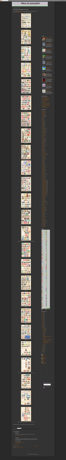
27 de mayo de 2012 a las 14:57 (19, 435)
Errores (43, 143)
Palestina (43, 198)
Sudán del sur (44, 216)
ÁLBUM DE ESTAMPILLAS (45, 97)
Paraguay (43, 200)
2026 (43, 312)
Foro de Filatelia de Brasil (45, 99)
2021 (43, 317)
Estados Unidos (44, 145)
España (43, 144)
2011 (43, 348)
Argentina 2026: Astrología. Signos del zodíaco (49, 49)
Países (43, 197)
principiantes (43, 207)
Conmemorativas (44, 131)
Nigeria (43, 177)
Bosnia (43, 121)
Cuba (43, 137)
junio (43, 334)
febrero (44, 346)
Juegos (43, 163)
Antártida (43, 114)
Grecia (43, 152)
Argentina (43, 116)
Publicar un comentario (17, 444)
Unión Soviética (44, 222)
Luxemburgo (43, 167)
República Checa (44, 210)
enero (44, 347)
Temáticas (43, 219)
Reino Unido (43, 209)
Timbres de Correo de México (45, 103)
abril (43, 344)
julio (43, 333)
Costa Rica (43, 135)
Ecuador (43, 141)
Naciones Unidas (44, 174)
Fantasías (43, 147)
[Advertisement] (23, 449)
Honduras (43, 158)
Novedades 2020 (44, 188)
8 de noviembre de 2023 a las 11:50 (19, 442)
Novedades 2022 (44, 190)
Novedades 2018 (44, 186)
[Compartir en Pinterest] (20, 428)
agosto (44, 332)
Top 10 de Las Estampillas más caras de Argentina (49, 43)
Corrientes (43, 134)
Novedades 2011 (44, 180)
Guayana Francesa (44, 153)
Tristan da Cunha (44, 220)
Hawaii (43, 156)
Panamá (43, 199)
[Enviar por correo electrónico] (17, 428)
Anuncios (43, 115)
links (42, 166)
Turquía (43, 221)
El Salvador (43, 142)
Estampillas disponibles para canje (47, 336)
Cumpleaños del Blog (48, 78)
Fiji (42, 148)
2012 (43, 327)
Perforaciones (44, 201)
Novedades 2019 (44, 187)
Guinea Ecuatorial (44, 154)
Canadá (43, 124)
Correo (43, 132)
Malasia (43, 168)
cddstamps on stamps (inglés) (45, 104)
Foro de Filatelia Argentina (45, 98)
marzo (44, 345)
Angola (44, 338)
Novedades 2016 (44, 184)
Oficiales (43, 195)
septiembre (44, 331)
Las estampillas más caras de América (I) (49, 61)
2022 (43, 316)
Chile (43, 127)
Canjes (16, 429)
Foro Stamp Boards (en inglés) (46, 105)
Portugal (43, 206)
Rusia (43, 212)
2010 (43, 349)
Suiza (43, 218)
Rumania (43, 211)
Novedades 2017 (44, 185)
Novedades (43, 179)
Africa (43, 110)
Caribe (43, 126)
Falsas (43, 146)
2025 (43, 313)
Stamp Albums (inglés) (45, 107)
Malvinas (43, 169)
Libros (43, 164)
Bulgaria (43, 123)
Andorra (43, 113)
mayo (43, 335)
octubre (44, 330)
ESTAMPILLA (44, 337)
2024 (43, 314)
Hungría (43, 159)
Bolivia (43, 120)
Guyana (43, 155)
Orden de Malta (44, 196)
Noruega (43, 178)
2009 (43, 350)
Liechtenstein (43, 165)
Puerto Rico (43, 208)
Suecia (43, 217)
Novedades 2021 (44, 189)
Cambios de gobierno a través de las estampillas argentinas (49, 84)
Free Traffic (43, 363)
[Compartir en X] (19, 428)
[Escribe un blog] (18, 428)
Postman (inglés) (44, 106)
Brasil (43, 122)
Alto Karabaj (43, 112)
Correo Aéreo (43, 133)
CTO (42, 136)
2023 (43, 315)
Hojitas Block (43, 157)
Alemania (43, 111)
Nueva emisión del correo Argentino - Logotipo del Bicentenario (49, 68)
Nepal (43, 175)
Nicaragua (43, 176)
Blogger (37, 454)
